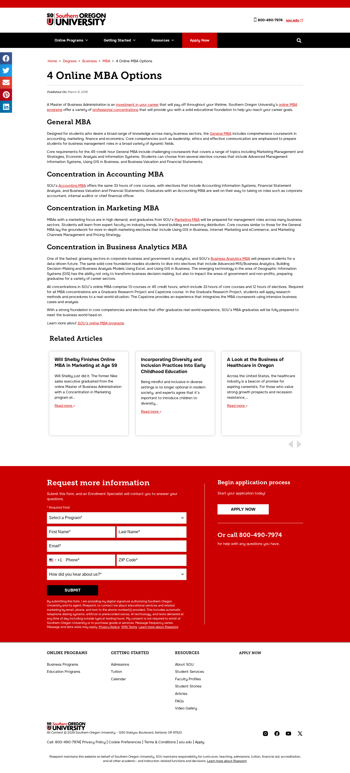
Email (55, 546)
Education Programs (63, 671)
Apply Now (199, 40)
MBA (106, 61)
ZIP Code (128, 560)
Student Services (189, 671)
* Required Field (58, 507)
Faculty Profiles (188, 679)
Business (89, 61)
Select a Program (65, 518)
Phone (72, 560)
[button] (299, 40)
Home (52, 61)
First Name (59, 532)
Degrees (70, 61)
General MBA (220, 133)
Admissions (120, 664)
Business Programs (62, 664)
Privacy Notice (109, 627)
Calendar (118, 679)
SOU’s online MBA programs (100, 323)
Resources (160, 40)
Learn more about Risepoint (158, 627)
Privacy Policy (94, 742)
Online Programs (69, 40)
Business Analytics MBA (230, 258)
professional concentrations (115, 109)
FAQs (179, 701)
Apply (199, 742)
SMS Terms (129, 627)
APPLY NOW (250, 653)
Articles (181, 693)
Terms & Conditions (160, 742)
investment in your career (137, 104)
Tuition (116, 671)
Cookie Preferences (125, 742)
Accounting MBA (72, 185)
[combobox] (117, 518)
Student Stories (188, 686)
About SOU (184, 664)
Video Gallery (186, 708)
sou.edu (292, 20)
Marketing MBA (187, 219)
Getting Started (117, 40)
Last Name (129, 532)
